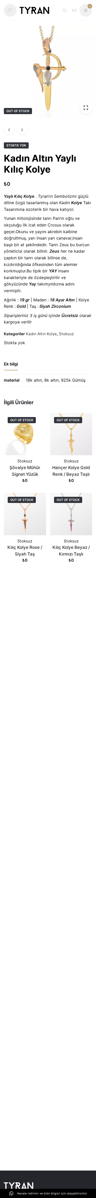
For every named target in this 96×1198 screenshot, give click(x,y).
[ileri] (22, 129)
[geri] (9, 129)
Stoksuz (66, 333)
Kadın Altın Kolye (41, 333)
